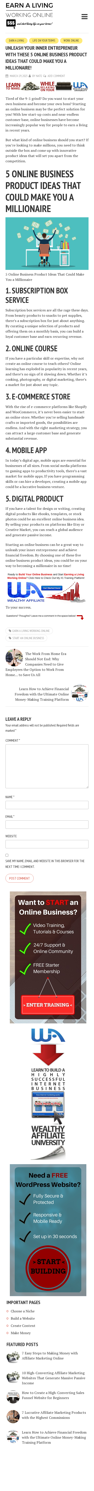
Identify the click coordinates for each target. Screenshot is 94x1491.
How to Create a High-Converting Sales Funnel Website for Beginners (53, 1395)
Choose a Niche (23, 1311)
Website (11, 836)
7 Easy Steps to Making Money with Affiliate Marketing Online (50, 1356)
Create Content (23, 1325)
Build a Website (23, 1318)
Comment (12, 740)
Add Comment (56, 76)
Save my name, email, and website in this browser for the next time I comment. (45, 864)
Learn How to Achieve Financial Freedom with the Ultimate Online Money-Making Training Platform (42, 694)
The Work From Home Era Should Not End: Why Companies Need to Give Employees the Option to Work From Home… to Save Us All (35, 664)
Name (9, 797)
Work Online (71, 40)
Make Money (21, 1332)
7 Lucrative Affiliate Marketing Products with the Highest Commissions (54, 1415)
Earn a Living (16, 40)
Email (9, 816)
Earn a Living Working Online (31, 631)
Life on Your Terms (44, 40)
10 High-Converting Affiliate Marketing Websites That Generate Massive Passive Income (53, 1377)
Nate (39, 76)
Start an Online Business (28, 638)
